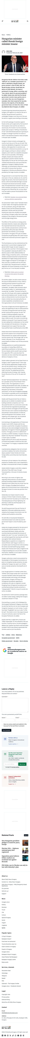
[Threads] (23, 1035)
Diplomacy (19, 634)
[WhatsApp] (15, 1035)
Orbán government (7, 641)
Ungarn (4, 922)
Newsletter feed (6, 970)
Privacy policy (5, 997)
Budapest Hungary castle (9, 959)
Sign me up (22, 764)
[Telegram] (18, 1035)
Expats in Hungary (7, 949)
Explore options (13, 744)
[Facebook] (5, 1035)
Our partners (5, 888)
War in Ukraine (24, 641)
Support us (11, 784)
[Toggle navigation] (2, 21)
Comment (5, 696)
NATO (17, 638)
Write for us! (5, 891)
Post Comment (6, 730)
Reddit (3, 978)
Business (4, 907)
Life (3, 912)
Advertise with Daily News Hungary (11, 1002)
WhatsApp (4, 973)
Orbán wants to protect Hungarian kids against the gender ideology (14, 274)
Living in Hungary (6, 936)
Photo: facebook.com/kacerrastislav (15, 74)
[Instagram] (7, 1035)
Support (4, 893)
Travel (3, 909)
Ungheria (4, 925)
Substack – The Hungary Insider (10, 983)
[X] (10, 1035)
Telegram (4, 975)
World (3, 920)
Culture (4, 915)
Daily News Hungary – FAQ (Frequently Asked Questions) (14, 885)
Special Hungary (6, 917)
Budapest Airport (6, 939)
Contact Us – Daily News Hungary (11, 882)
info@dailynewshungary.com (10, 1013)
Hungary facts (6, 952)
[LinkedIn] (2, 1035)
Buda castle (5, 962)
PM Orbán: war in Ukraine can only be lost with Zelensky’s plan (14, 866)
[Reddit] (21, 1035)
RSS (3, 981)
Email (18, 717)
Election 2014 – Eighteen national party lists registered (10, 850)
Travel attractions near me (9, 944)
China (13, 634)
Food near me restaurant (8, 941)
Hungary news (6, 902)
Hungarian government (8, 638)
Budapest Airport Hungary (9, 954)
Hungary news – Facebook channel (11, 986)
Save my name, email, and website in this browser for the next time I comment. (15, 725)
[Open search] (27, 21)
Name (4, 717)
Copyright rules (6, 994)
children (8, 634)
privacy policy (15, 767)
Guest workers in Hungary (9, 946)
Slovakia (16, 641)
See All (26, 835)
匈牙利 (3, 928)
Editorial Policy (6, 999)
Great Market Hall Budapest (9, 957)
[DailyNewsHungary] (15, 21)
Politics (4, 904)
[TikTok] (13, 1035)
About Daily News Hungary (9, 879)
